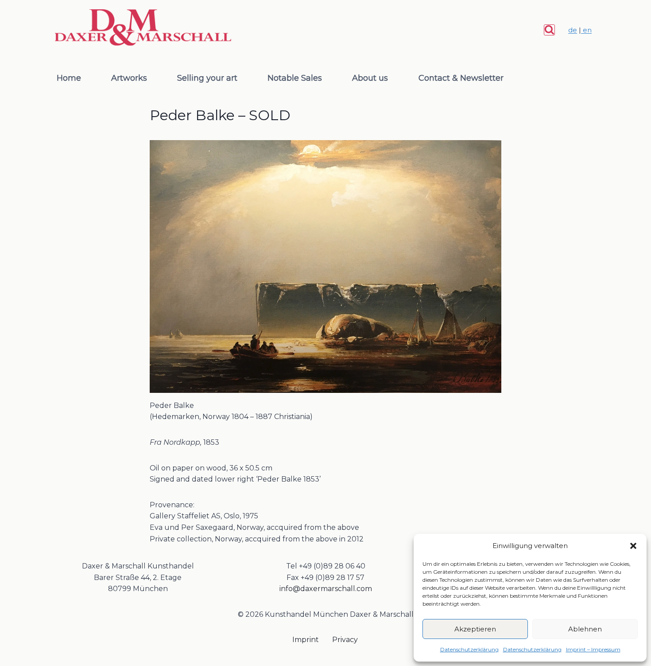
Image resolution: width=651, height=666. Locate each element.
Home (69, 78)
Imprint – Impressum (593, 649)
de (572, 30)
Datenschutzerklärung (469, 649)
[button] (633, 545)
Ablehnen (585, 629)
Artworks (129, 78)
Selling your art (207, 78)
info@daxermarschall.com (325, 588)
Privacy (345, 639)
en (586, 30)
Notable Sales (294, 78)
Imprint (305, 639)
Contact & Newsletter (461, 78)
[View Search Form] (549, 29)
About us (370, 78)
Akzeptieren (475, 629)
